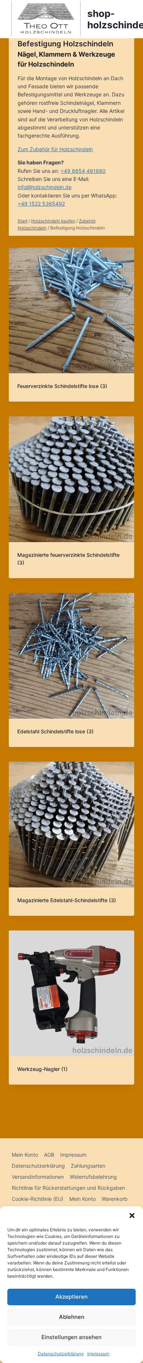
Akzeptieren (71, 1296)
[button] (132, 1215)
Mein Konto (25, 1155)
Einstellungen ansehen (71, 1337)
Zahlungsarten (88, 1166)
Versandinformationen (38, 1177)
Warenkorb (115, 1199)
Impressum (98, 1353)
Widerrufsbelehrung (93, 1177)
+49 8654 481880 (83, 171)
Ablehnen (71, 1316)
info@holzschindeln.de (45, 187)
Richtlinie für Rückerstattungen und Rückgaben (68, 1188)
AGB (49, 1155)
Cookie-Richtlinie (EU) (37, 1199)
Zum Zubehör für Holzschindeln (55, 149)
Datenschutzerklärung (61, 1353)
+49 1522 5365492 (41, 203)
